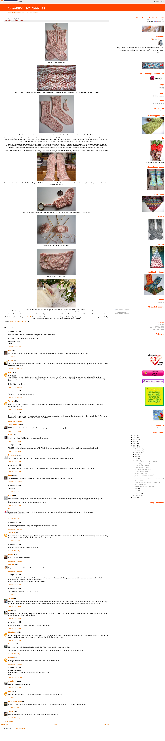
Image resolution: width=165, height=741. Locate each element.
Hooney (11, 657)
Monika (155, 39)
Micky (10, 509)
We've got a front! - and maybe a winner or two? (149, 478)
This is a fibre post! (140, 484)
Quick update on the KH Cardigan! (145, 486)
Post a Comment (8, 721)
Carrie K (11, 644)
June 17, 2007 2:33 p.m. (15, 421)
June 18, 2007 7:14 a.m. (15, 492)
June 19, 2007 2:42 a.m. (15, 584)
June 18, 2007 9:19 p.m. (15, 561)
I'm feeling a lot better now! (143, 469)
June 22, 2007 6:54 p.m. (15, 718)
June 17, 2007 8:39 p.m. (15, 451)
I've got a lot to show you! (142, 465)
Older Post (106, 724)
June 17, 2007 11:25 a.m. (15, 387)
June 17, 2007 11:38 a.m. (15, 397)
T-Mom (10, 711)
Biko (162, 88)
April (136, 490)
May (136, 488)
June (136, 460)
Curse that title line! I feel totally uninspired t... (148, 482)
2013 (135, 435)
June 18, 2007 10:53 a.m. (15, 529)
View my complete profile (156, 53)
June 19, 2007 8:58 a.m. (15, 606)
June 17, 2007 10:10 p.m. (15, 481)
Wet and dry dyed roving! (142, 464)
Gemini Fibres (159, 326)
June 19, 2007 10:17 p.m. (15, 677)
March (137, 492)
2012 (135, 437)
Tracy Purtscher (14, 424)
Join (122, 312)
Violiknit (11, 564)
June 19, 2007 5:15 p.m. (15, 640)
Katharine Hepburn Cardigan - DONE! (146, 462)
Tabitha (11, 598)
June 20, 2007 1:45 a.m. (15, 687)
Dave (10, 350)
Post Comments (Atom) (19, 728)
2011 (134, 439)
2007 (135, 447)
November (138, 450)
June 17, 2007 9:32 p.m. (15, 471)
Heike (10, 372)
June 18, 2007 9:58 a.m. (15, 519)
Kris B (10, 495)
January (137, 495)
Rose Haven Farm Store (156, 327)
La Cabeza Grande (15, 701)
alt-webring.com (122, 316)
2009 (135, 443)
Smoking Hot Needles (26, 8)
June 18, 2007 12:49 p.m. (15, 541)
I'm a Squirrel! (139, 480)
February (138, 494)
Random (126, 313)
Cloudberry (12, 681)
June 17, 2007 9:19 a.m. (15, 346)
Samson (161, 87)
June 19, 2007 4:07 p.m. (15, 628)
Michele (29, 317)
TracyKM (11, 532)
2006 (135, 497)
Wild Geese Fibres (158, 329)
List (125, 312)
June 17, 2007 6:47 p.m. (15, 441)
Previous (120, 313)
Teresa (10, 401)
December (138, 449)
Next (116, 313)
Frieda (10, 691)
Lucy (10, 475)
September (138, 454)
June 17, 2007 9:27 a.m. (15, 357)
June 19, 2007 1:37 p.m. (15, 618)
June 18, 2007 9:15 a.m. (15, 505)
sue (9, 610)
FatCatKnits (160, 324)
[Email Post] (28, 321)
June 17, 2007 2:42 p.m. (15, 431)
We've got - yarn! (140, 477)
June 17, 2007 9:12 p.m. (15, 461)
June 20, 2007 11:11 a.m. (15, 708)
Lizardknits (12, 632)
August (137, 456)
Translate (161, 21)
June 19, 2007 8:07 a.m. (15, 595)
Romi (10, 435)
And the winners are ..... (142, 473)
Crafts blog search (158, 428)
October (137, 452)
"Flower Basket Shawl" (141, 471)
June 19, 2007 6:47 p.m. (15, 664)
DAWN (10, 360)
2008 (135, 445)
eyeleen (11, 554)
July (136, 458)
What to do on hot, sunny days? (144, 475)
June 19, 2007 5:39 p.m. (15, 654)
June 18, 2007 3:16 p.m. (15, 551)
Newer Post (4, 724)
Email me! (161, 302)
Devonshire (12, 455)
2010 (135, 441)
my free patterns (159, 111)
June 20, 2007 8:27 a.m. (15, 698)
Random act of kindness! (142, 467)
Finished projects (158, 96)
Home (55, 724)
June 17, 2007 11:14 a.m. (15, 368)
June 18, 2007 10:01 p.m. (15, 571)
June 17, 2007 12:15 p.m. (15, 409)
